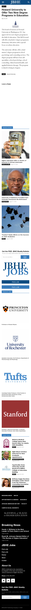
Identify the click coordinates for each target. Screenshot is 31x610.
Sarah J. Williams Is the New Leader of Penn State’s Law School (15, 530)
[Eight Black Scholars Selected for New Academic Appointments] (6, 455)
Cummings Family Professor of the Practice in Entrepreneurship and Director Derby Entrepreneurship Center (14, 394)
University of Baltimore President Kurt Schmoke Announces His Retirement (15, 198)
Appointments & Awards (18, 459)
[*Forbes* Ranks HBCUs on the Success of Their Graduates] (15, 219)
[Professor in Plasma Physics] (15, 309)
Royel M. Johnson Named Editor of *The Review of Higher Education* (15, 537)
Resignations (5, 201)
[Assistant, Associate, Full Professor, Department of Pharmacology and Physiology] (15, 342)
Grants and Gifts (6, 164)
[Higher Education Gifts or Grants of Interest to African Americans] (15, 145)
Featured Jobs (7, 291)
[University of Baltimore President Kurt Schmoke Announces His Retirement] (15, 182)
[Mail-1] (8, 580)
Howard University (11, 74)
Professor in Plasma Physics (9, 324)
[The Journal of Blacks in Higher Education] (15, 2)
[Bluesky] (4, 580)
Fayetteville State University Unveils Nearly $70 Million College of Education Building (19, 468)
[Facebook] (13, 580)
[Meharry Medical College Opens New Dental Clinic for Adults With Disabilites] (6, 443)
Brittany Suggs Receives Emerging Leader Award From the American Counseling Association (20, 481)
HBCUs (4, 6)
